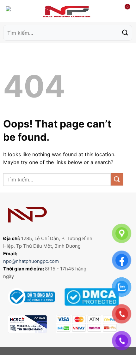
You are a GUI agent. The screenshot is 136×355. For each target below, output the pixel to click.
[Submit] (125, 33)
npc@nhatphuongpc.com (31, 261)
